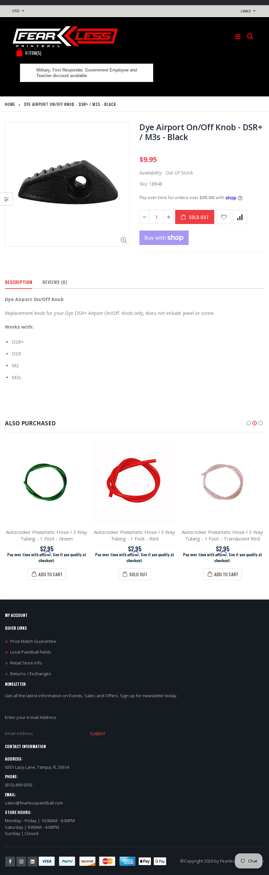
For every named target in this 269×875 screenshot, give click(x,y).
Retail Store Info (26, 663)
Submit (97, 734)
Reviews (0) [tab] (54, 281)
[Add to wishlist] (224, 217)
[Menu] (237, 36)
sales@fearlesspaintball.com (34, 803)
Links (246, 11)
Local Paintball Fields (30, 652)
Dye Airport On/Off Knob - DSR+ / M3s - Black (200, 131)
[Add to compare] (240, 217)
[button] (249, 423)
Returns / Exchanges (30, 674)
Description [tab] (18, 281)
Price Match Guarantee (33, 641)
